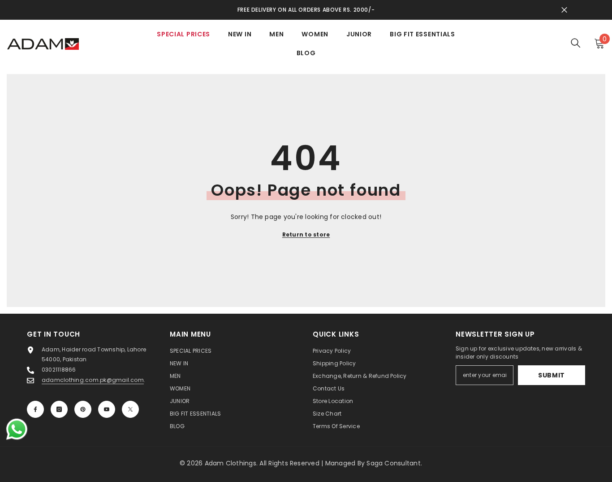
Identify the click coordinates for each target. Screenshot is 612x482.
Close (564, 10)
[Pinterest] (82, 409)
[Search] (576, 43)
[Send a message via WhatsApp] (16, 429)
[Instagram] (59, 409)
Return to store (306, 234)
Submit (551, 375)
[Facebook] (35, 409)
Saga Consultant (393, 463)
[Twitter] (130, 409)
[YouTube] (106, 409)
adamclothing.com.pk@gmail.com (93, 380)
